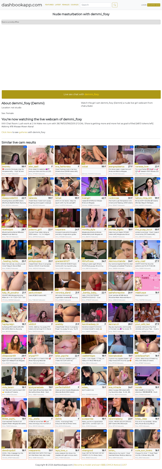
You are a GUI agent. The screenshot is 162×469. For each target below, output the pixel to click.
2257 (124, 465)
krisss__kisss (141, 419)
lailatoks (33, 198)
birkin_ (112, 450)
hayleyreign (8, 324)
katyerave (60, 229)
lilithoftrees (88, 261)
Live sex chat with (81, 94)
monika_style (88, 229)
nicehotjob (7, 229)
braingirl (86, 198)
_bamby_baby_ (89, 292)
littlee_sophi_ (8, 419)
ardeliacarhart (142, 356)
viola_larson (8, 387)
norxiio (138, 387)
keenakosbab (115, 356)
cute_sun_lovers (143, 450)
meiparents (34, 450)
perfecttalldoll (62, 387)
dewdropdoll (8, 450)
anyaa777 (33, 356)
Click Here (7, 132)
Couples (74, 5)
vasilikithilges (88, 356)
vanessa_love (141, 166)
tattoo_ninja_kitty (143, 198)
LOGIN (143, 5)
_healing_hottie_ (10, 261)
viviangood (87, 450)
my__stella (34, 419)
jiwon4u (6, 166)
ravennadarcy (116, 419)
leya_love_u (61, 450)
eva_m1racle (115, 387)
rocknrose (114, 198)
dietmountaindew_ (117, 261)
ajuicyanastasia (36, 387)
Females (65, 5)
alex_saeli (33, 166)
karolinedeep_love (90, 324)
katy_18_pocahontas (10, 292)
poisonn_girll (35, 229)
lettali (58, 198)
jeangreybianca (116, 166)
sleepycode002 (10, 198)
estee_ (85, 387)
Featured (49, 5)
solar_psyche (61, 356)
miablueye (140, 292)
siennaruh (114, 324)
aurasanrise (87, 419)
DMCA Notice (113, 465)
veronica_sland (62, 292)
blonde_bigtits (116, 229)
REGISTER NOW (154, 5)
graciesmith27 (62, 261)
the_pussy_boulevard (143, 229)
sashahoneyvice (117, 292)
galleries (23, 132)
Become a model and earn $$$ (89, 465)
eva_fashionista (62, 166)
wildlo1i (32, 324)
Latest (58, 5)
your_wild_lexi (142, 324)
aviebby (59, 324)
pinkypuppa (35, 261)
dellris (58, 419)
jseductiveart (35, 292)
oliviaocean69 (9, 356)
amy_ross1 (140, 261)
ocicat (85, 166)
